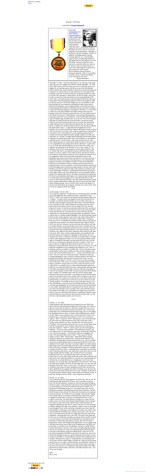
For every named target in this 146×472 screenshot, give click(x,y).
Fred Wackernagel (73, 31)
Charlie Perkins (73, 35)
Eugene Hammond (77, 25)
